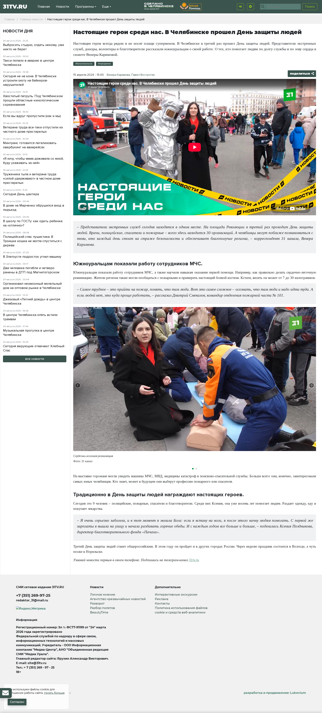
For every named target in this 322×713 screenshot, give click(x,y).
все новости (34, 359)
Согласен (17, 702)
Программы (84, 6)
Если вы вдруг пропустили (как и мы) (32, 116)
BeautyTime (99, 612)
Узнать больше (54, 693)
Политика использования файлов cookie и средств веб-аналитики (181, 610)
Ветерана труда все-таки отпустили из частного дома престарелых (33, 129)
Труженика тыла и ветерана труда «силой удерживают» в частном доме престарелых (32, 178)
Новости (62, 6)
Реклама (161, 599)
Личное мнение (102, 594)
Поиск (310, 6)
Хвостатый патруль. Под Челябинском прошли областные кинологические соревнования (33, 100)
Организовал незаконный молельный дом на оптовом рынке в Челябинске (32, 286)
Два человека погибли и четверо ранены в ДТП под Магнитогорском (31, 270)
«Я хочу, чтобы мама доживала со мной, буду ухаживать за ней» (33, 160)
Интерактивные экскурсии (176, 594)
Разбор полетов (102, 608)
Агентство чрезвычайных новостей (118, 599)
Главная (44, 6)
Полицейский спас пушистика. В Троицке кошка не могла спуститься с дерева (32, 241)
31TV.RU (15, 6)
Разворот (97, 603)
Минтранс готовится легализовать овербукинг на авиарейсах (29, 145)
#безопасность (83, 63)
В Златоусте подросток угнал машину (32, 257)
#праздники (104, 63)
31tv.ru (194, 560)
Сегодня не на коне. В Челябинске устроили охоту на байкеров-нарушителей (29, 80)
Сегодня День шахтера (21, 194)
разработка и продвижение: (275, 693)
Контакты (162, 603)
